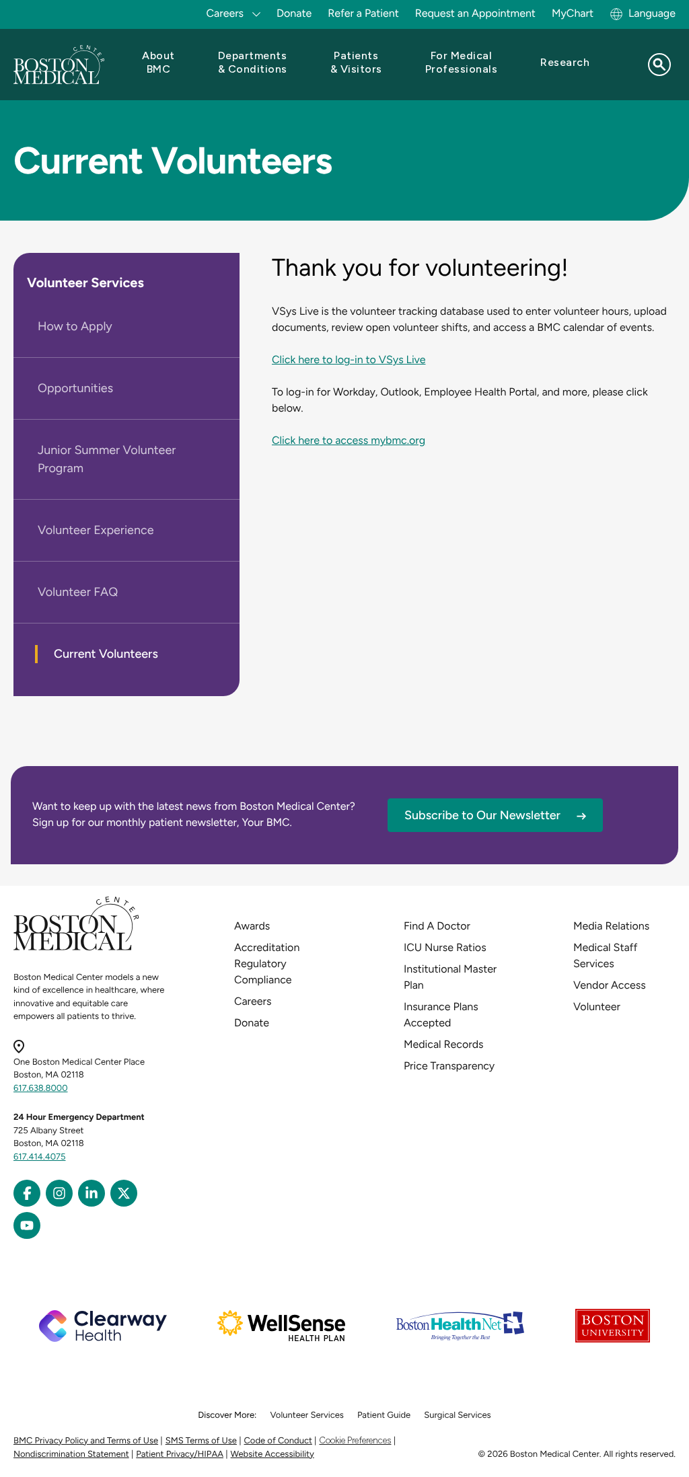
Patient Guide (383, 1415)
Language (652, 13)
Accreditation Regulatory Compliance (266, 963)
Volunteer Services (85, 282)
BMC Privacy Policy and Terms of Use (85, 1441)
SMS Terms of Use (201, 1441)
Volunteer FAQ (78, 591)
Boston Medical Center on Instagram (59, 1193)
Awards (252, 925)
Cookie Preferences (355, 1440)
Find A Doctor (437, 925)
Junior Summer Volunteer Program (107, 459)
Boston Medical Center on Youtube (26, 1225)
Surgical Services (457, 1415)
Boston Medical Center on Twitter (123, 1193)
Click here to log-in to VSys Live (348, 359)
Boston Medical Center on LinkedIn (91, 1193)
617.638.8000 (40, 1089)
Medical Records (444, 1044)
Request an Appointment (475, 13)
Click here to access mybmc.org (348, 440)
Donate (294, 13)
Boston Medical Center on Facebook (26, 1193)
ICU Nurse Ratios (445, 947)
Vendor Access (609, 985)
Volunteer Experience (96, 530)
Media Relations (611, 925)
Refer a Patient (363, 13)
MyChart (572, 13)
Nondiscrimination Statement (71, 1454)
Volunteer (596, 1006)
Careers (252, 1001)
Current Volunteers (106, 653)
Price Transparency (449, 1065)
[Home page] (76, 948)
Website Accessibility (272, 1454)
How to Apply (75, 326)
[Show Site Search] (659, 64)
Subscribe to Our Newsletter (482, 815)
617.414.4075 (39, 1157)
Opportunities (75, 388)
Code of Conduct (278, 1441)
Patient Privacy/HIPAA (179, 1454)
